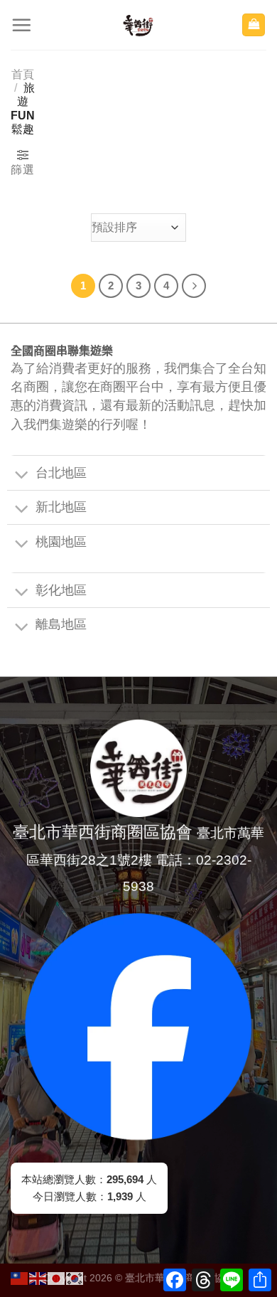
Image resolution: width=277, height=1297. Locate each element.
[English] (38, 1277)
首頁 (22, 74)
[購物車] (253, 25)
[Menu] (21, 25)
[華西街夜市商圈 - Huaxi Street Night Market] (138, 25)
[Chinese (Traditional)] (20, 1277)
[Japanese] (57, 1277)
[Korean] (75, 1277)
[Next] (194, 286)
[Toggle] (21, 475)
